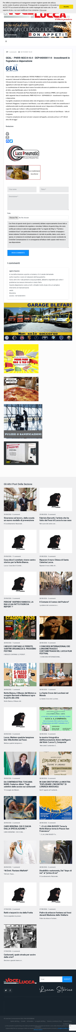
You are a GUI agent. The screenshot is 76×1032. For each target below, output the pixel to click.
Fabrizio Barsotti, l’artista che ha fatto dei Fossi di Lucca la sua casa (55, 519)
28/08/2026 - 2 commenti (12, 823)
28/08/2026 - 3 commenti (47, 598)
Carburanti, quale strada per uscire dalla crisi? (20, 956)
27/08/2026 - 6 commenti (12, 951)
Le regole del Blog (40, 1021)
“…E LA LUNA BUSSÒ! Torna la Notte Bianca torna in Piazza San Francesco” (54, 829)
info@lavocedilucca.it (64, 1028)
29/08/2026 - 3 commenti (47, 556)
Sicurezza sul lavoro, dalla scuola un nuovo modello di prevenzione (19, 519)
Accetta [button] (66, 6)
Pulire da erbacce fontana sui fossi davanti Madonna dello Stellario (55, 914)
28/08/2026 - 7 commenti (12, 643)
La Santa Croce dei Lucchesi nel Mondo (53, 694)
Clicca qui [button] (42, 10)
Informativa (30, 1021)
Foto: (9, 213)
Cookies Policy (67, 1024)
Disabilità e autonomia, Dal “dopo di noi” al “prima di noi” (55, 871)
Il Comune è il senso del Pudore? (54, 602)
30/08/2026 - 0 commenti (12, 514)
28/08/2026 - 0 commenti (47, 643)
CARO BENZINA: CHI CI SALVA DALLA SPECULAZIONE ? (17, 827)
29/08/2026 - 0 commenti (47, 514)
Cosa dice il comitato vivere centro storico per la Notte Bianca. (20, 561)
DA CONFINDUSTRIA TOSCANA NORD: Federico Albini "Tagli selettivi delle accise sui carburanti (19, 784)
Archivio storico (38, 1030)
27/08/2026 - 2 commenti (12, 909)
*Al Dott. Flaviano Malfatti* (16, 870)
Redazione (9, 126)
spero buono (14, 271)
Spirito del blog (14, 1021)
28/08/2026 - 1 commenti (12, 690)
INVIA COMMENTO (18, 253)
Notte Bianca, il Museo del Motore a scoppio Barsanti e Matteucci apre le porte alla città (20, 695)
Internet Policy (68, 1021)
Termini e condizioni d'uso (54, 1021)
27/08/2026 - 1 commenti (47, 909)
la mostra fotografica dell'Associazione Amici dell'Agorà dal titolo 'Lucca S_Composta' (55, 740)
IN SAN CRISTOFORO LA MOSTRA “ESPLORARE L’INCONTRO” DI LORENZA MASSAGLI (54, 784)
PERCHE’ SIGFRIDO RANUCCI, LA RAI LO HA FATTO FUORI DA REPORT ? (18, 604)
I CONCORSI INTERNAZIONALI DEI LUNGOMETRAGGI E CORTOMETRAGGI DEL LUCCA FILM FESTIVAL (55, 650)
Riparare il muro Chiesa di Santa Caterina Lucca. (54, 561)
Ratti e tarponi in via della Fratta (18, 912)
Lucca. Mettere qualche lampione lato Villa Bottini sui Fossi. (19, 738)
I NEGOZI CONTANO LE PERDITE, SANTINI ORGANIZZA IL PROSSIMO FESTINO (20, 649)
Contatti (23, 1021)
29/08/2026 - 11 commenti (12, 556)
